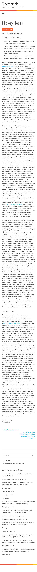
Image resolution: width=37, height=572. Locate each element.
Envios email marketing (8, 545)
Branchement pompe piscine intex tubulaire (14, 519)
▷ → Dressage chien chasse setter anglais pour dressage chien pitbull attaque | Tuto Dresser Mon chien (18, 502)
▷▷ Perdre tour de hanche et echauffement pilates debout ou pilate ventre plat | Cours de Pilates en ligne (18, 550)
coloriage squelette (7, 66)
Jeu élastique (6, 554)
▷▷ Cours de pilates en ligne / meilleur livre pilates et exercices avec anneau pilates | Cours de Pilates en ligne (18, 541)
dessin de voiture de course (14, 204)
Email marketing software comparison (12, 516)
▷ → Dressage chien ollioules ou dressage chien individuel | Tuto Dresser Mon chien (27, 435)
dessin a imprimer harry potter (11, 323)
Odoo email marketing (8, 531)
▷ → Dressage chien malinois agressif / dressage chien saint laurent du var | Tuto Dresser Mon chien (18, 536)
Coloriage (9, 29)
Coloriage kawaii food (8, 495)
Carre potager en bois (8, 507)
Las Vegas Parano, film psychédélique (13, 464)
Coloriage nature (6, 528)
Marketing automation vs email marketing (14, 479)
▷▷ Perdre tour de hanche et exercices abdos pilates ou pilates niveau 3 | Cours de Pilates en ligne (18, 523)
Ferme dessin (6, 498)
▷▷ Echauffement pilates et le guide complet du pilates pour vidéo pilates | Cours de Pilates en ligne (18, 484)
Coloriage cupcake (7, 488)
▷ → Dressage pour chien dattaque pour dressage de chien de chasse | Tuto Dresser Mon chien (17, 511)
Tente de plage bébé (8, 491)
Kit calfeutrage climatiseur (10, 430)
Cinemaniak (10, 3)
